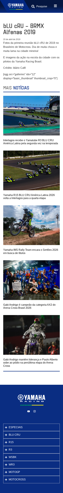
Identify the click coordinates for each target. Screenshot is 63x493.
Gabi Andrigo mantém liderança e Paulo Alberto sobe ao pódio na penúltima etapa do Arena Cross (30, 362)
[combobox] (43, 6)
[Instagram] (34, 411)
